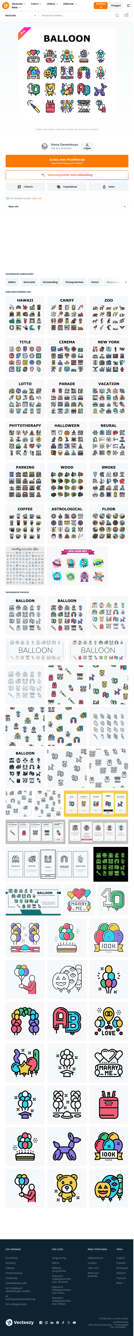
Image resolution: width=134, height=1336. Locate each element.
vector (95, 282)
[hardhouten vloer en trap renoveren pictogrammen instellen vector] (108, 524)
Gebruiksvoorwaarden (97, 1324)
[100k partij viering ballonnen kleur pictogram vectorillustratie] (108, 937)
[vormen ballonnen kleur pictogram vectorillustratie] (25, 1062)
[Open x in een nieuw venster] (68, 1322)
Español (118, 1263)
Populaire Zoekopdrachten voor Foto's (61, 1289)
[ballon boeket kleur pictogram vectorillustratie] (108, 979)
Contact (92, 1263)
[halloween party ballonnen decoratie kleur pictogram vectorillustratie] (108, 1188)
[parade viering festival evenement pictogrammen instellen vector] (67, 398)
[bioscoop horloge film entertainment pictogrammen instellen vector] (67, 357)
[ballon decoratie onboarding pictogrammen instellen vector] (96, 804)
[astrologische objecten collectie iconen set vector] (67, 524)
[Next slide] (120, 282)
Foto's (35, 3)
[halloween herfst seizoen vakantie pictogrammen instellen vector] (67, 440)
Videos (51, 3)
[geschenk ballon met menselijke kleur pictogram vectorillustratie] (25, 979)
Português (120, 1268)
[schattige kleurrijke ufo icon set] (77, 565)
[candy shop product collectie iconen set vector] (67, 315)
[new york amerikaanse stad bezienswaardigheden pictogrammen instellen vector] (108, 357)
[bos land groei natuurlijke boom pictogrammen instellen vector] (67, 482)
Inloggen (116, 5)
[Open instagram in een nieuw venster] (46, 1322)
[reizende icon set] (25, 565)
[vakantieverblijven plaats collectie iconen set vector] (108, 398)
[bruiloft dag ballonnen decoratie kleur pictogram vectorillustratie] (108, 1021)
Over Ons (93, 1268)
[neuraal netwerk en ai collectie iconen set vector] (108, 440)
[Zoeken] (117, 15)
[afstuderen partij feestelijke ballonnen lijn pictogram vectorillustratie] (67, 1062)
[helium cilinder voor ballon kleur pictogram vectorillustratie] (108, 1104)
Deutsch (118, 1273)
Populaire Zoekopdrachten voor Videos (61, 1300)
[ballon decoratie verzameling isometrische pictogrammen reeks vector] (108, 726)
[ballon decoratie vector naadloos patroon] (67, 684)
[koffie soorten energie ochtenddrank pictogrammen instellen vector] (25, 524)
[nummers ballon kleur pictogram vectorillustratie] (112, 899)
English (118, 1257)
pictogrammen (74, 282)
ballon (12, 282)
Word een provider (93, 1274)
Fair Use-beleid (115, 1327)
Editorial (68, 3)
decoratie (29, 282)
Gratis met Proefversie (67, 161)
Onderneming (14, 1273)
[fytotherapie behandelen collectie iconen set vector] (25, 440)
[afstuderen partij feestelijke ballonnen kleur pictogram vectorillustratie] (25, 1104)
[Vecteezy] (5, 5)
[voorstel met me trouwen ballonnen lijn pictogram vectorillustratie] (108, 1062)
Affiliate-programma (59, 1269)
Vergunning (59, 1257)
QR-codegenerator (16, 1304)
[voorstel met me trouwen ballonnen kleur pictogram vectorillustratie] (79, 899)
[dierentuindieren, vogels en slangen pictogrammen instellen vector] (108, 315)
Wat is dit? (37, 198)
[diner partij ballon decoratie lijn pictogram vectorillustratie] (67, 1104)
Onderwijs (12, 1278)
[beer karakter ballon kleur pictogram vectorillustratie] (67, 1188)
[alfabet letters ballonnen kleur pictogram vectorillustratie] (67, 1021)
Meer (15, 7)
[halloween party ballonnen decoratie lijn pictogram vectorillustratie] (67, 979)
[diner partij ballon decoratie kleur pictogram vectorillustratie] (25, 937)
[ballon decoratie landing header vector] (33, 899)
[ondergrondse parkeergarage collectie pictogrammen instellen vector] (25, 482)
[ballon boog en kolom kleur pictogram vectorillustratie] (25, 1021)
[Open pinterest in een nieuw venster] (57, 1322)
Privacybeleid (119, 1324)
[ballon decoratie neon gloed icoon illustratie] (110, 864)
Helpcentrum (95, 1257)
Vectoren (17, 3)
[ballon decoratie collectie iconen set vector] (25, 615)
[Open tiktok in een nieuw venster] (63, 1322)
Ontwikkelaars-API (16, 1283)
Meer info (13, 206)
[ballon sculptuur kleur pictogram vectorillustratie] (67, 1146)
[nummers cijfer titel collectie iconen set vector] (25, 357)
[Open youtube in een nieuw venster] (74, 1322)
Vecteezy (11, 1263)
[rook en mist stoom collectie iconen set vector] (108, 482)
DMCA (55, 1263)
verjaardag (113, 282)
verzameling (50, 282)
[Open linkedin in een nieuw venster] (52, 1322)
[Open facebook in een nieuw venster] (40, 1322)
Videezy (10, 1268)
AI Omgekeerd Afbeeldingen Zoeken (18, 1289)
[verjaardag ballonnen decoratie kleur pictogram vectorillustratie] (67, 937)
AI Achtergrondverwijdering (20, 1297)
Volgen (87, 148)
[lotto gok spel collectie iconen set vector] (25, 398)
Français (119, 1278)
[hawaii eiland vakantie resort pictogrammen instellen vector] (25, 315)
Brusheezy (12, 1257)
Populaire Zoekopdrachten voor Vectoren (61, 1278)
